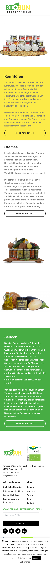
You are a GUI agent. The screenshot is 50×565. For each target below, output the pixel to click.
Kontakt (30, 503)
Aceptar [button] (36, 558)
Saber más (25, 562)
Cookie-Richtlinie (11, 495)
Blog (29, 499)
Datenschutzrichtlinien (13, 491)
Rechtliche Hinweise (12, 487)
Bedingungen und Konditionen (11, 500)
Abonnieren (21, 523)
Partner (30, 495)
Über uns (31, 491)
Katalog (30, 487)
